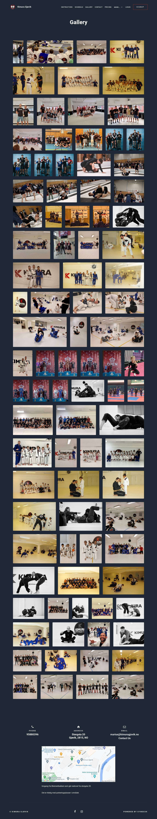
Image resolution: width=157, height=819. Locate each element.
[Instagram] (81, 811)
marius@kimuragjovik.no (124, 734)
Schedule (79, 7)
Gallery (89, 7)
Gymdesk (142, 812)
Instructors (67, 7)
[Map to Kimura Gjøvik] (78, 764)
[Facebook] (75, 811)
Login (128, 7)
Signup (140, 7)
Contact (99, 7)
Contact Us (124, 738)
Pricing (108, 7)
